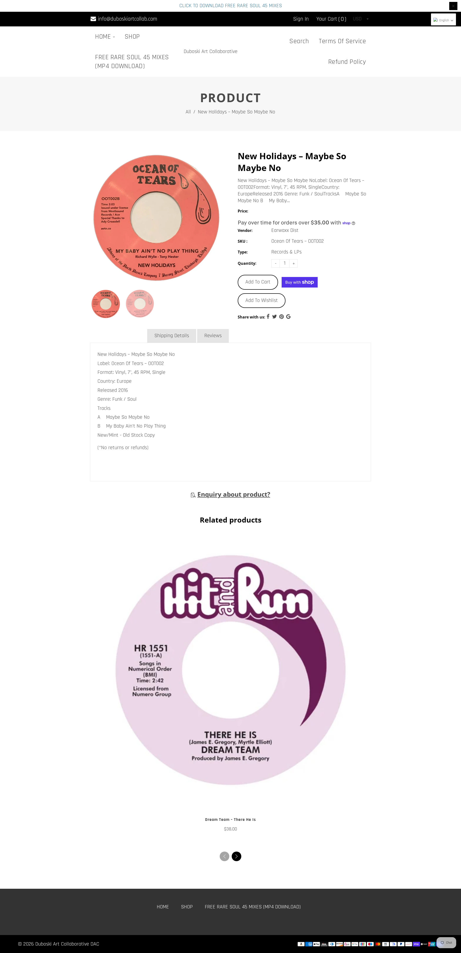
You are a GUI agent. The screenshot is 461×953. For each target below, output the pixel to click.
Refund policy (347, 62)
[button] (236, 856)
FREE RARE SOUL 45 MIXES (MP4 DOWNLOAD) (132, 62)
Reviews (213, 335)
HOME (104, 36)
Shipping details (171, 335)
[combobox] (360, 19)
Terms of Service (342, 41)
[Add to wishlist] (225, 805)
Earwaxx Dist (284, 230)
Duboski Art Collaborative (210, 51)
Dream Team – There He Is (230, 819)
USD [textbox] (357, 19)
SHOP (132, 36)
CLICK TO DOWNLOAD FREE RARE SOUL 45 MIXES (230, 5)
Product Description (118, 335)
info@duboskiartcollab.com (127, 19)
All (188, 112)
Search (299, 41)
